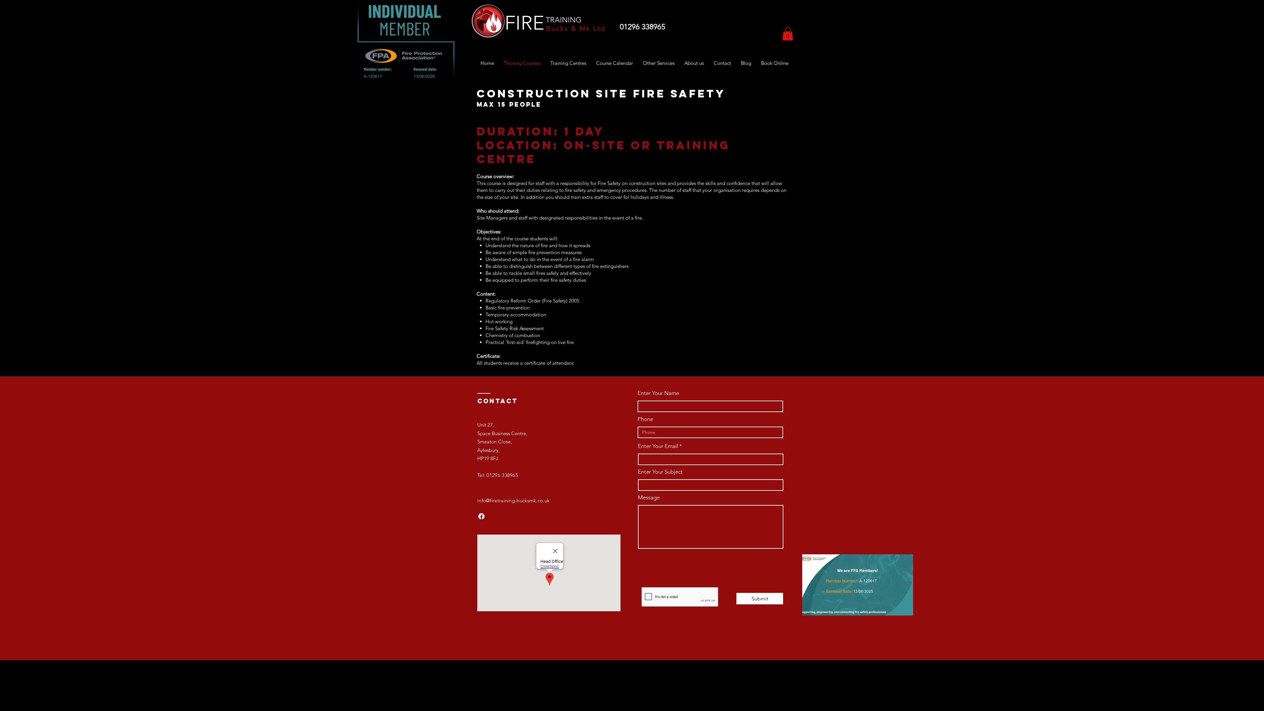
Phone (645, 419)
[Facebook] (481, 516)
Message (649, 497)
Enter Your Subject (660, 472)
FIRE (524, 23)
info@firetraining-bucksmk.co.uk (513, 500)
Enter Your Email (658, 446)
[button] (787, 33)
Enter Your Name (658, 393)
